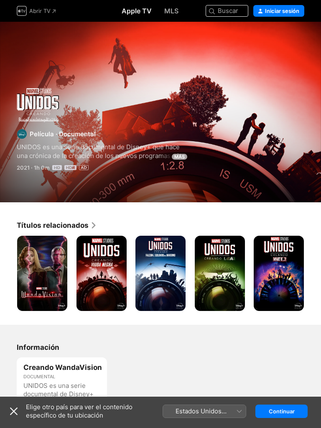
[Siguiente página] (312, 273)
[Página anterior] (8, 273)
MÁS (179, 157)
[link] (57, 225)
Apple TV (137, 11)
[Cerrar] (14, 411)
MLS (171, 11)
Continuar (282, 411)
